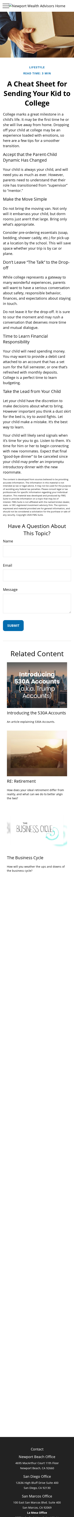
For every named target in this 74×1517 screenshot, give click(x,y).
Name (8, 541)
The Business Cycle (25, 857)
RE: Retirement (21, 781)
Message (10, 589)
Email (7, 565)
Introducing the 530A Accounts (36, 713)
